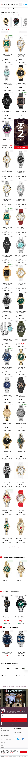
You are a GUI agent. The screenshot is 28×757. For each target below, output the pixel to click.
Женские (9, 14)
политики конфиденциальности (7, 753)
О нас (25, 1)
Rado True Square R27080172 (7, 617)
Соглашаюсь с (10, 724)
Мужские (3, 14)
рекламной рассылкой (12, 724)
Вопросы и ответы (5, 730)
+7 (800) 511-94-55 (14, 4)
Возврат (2, 732)
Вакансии (3, 747)
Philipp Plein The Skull (5, 22)
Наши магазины (20, 1)
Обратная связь (17, 735)
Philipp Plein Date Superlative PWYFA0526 (21, 581)
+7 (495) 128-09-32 (17, 728)
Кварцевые (15, 14)
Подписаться (14, 720)
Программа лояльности (6, 739)
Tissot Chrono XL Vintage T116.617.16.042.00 (7, 653)
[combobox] (21, 29)
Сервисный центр (5, 735)
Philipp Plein (3, 31)
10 (20, 547)
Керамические (23, 14)
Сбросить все (23, 31)
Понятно (23, 751)
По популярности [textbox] (20, 29)
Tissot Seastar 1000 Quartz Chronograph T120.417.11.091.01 (21, 617)
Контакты (3, 745)
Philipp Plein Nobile (16, 22)
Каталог (2, 8)
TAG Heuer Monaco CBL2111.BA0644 (21, 653)
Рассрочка (12, 1)
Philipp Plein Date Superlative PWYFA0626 (7, 581)
